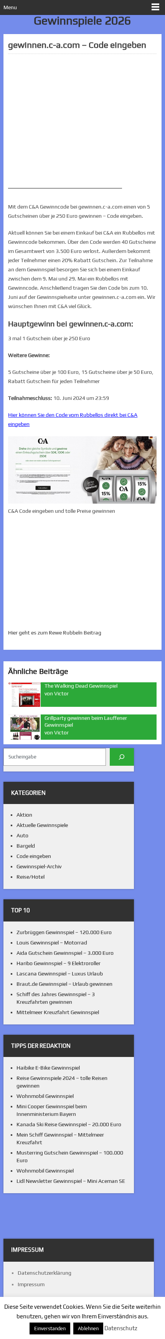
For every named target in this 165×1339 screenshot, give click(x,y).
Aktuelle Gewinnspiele (42, 825)
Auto (22, 835)
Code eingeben (33, 856)
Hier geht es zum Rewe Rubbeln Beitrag (54, 633)
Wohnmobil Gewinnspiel (45, 1096)
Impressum (31, 1284)
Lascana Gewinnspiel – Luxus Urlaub (59, 973)
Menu (10, 7)
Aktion (24, 815)
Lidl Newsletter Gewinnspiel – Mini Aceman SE (70, 1181)
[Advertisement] (82, 121)
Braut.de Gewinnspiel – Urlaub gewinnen (64, 984)
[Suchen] (122, 756)
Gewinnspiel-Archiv (38, 866)
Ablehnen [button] (88, 1328)
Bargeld (25, 846)
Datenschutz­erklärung (44, 1273)
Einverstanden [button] (50, 1328)
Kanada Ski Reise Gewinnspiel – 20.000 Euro (68, 1124)
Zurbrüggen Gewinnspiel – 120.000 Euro (64, 932)
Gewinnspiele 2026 (82, 20)
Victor (61, 693)
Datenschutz (120, 1328)
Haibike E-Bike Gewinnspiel (48, 1068)
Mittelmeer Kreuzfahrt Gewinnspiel (57, 1012)
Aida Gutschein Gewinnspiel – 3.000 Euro (65, 953)
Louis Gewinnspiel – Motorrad (51, 942)
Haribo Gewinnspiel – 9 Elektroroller (58, 963)
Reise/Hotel (30, 877)
